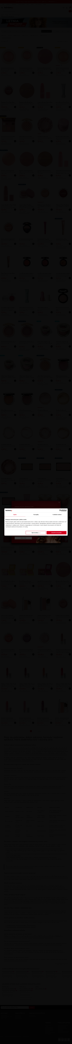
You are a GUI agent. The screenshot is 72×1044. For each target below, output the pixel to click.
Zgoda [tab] (15, 514)
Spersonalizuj (35, 532)
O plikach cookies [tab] (57, 514)
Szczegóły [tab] (36, 514)
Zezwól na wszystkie (56, 532)
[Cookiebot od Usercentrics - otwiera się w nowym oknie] (60, 510)
